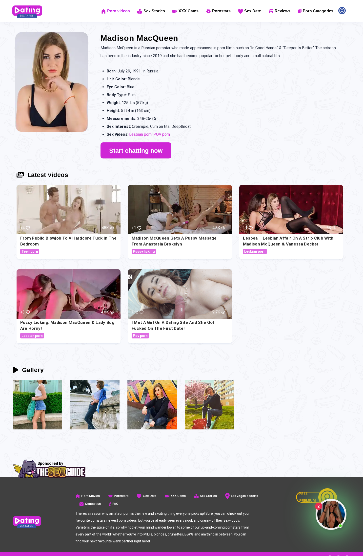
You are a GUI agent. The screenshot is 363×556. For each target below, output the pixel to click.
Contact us (93, 504)
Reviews (282, 11)
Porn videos (118, 11)
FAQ (115, 504)
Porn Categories (318, 11)
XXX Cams (189, 11)
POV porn (161, 134)
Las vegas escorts (244, 496)
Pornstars (221, 11)
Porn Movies (90, 496)
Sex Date (252, 11)
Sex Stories (154, 11)
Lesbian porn (140, 134)
